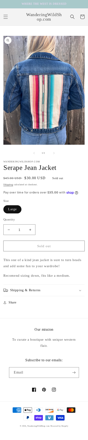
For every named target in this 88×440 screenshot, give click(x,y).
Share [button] (12, 302)
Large (12, 209)
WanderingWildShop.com (38, 426)
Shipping (8, 184)
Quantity (9, 219)
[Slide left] (34, 153)
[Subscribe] (74, 372)
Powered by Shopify (59, 426)
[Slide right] (54, 153)
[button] (6, 17)
